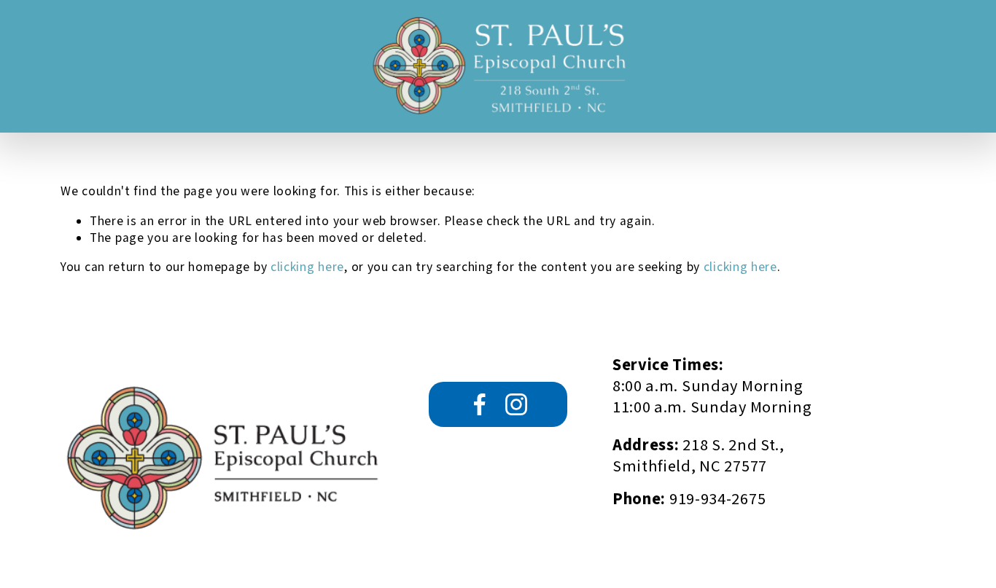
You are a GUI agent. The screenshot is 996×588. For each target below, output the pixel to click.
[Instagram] (516, 404)
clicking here (307, 267)
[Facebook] (479, 404)
